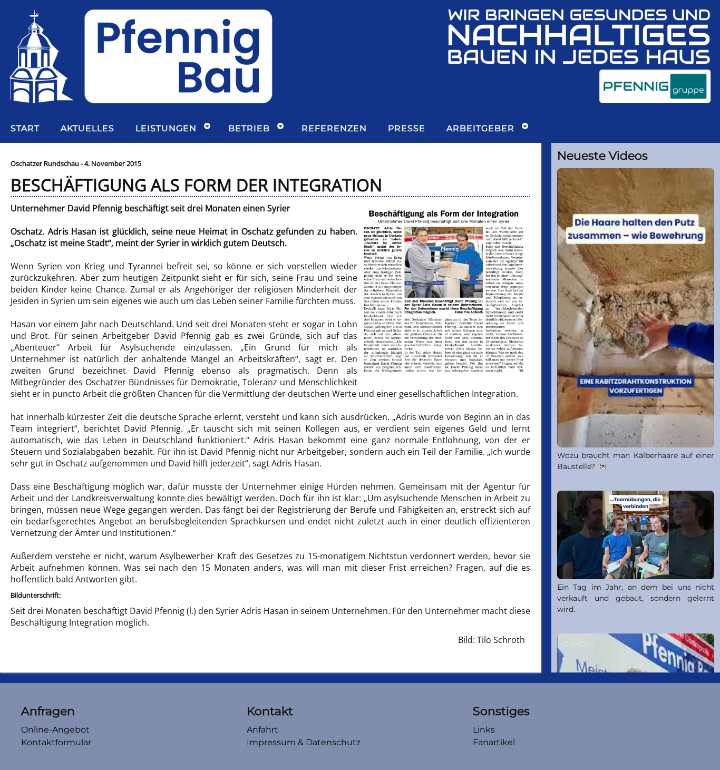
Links (484, 730)
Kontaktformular (56, 742)
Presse (406, 128)
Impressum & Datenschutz (304, 742)
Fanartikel (494, 742)
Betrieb (249, 128)
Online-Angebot (55, 730)
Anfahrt (262, 730)
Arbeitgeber (480, 128)
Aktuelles (87, 128)
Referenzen (334, 128)
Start (25, 128)
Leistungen (166, 128)
